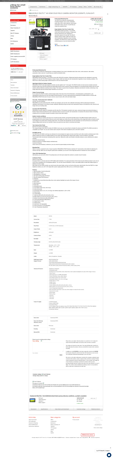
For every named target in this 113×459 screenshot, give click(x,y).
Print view (51, 325)
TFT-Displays (73, 6)
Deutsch (107, 1)
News (12, 79)
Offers (52, 419)
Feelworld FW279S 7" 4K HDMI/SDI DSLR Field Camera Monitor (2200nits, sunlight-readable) (58, 396)
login (37, 339)
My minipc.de (97, 6)
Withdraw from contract (87, 434)
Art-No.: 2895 (91, 28)
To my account (14, 95)
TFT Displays (14, 59)
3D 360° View (31, 55)
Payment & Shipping (15, 90)
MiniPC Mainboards (15, 53)
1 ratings (101, 25)
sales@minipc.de (98, 424)
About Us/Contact (14, 87)
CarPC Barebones (15, 61)
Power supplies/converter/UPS (18, 56)
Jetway (80, 6)
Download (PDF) (54, 317)
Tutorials (12, 85)
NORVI (90, 6)
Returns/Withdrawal (15, 93)
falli (35, 383)
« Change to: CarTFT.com (15, 0)
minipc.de (36, 10)
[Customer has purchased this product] (43, 383)
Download (52, 328)
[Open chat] (109, 455)
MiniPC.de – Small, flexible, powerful (56, 1)
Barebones (42, 6)
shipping (101, 20)
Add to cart (97, 33)
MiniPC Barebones (15, 51)
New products (14, 82)
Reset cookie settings (98, 427)
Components (33, 6)
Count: (96, 28)
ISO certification (32, 421)
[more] (56, 44)
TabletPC (65, 6)
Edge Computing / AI (54, 6)
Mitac (85, 6)
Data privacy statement (34, 426)
